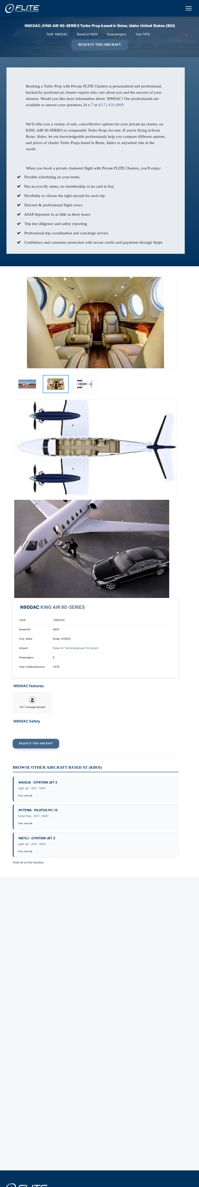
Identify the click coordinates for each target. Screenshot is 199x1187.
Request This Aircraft (99, 44)
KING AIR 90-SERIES (62, 607)
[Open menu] (188, 8)
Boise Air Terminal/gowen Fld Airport (76, 648)
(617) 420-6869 (111, 105)
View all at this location (28, 862)
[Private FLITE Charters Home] (22, 8)
